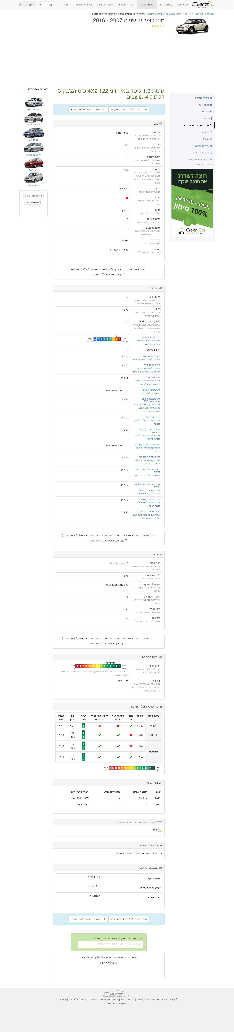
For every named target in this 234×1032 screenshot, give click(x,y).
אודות (139, 999)
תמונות (206, 132)
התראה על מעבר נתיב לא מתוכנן (146, 359)
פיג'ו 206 (33, 170)
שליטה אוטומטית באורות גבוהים (148, 485)
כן (113, 962)
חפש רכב (164, 4)
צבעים (206, 138)
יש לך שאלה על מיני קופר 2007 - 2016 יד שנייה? (118, 938)
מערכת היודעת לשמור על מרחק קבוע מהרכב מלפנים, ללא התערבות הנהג (147, 408)
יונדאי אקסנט (33, 185)
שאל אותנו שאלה (33, 195)
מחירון (207, 118)
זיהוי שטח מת (153, 377)
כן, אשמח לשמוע (114, 274)
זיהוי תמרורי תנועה (151, 499)
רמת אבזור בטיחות (151, 337)
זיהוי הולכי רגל (153, 417)
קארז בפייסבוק (167, 999)
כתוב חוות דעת (105, 4)
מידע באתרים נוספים (198, 159)
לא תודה (97, 274)
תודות (116, 999)
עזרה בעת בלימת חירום (151, 392)
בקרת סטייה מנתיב (151, 356)
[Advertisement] (117, 62)
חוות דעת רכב (202, 3)
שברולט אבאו (33, 124)
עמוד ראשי (182, 4)
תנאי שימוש (106, 999)
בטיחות (206, 111)
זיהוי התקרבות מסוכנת (149, 511)
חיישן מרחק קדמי (152, 364)
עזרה (122, 999)
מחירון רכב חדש (126, 4)
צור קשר (131, 999)
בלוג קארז (73, 999)
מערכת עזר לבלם (152, 389)
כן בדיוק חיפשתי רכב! (113, 540)
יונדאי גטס (33, 109)
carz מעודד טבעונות (89, 999)
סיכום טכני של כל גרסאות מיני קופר (129, 109)
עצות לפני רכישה (202, 152)
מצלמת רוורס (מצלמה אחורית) (149, 431)
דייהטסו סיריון (33, 155)
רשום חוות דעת (32, 202)
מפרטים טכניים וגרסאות (196, 125)
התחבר (67, 4)
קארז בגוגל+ (149, 999)
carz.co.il (211, 13)
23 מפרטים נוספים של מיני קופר (89, 109)
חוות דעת (204, 104)
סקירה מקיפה (202, 97)
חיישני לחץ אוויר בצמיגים (148, 444)
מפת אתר (62, 999)
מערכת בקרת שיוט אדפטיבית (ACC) (151, 400)
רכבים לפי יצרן (146, 4)
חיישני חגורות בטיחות (150, 456)
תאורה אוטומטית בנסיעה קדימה (148, 470)
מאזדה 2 (33, 139)
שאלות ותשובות (84, 4)
